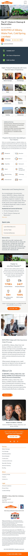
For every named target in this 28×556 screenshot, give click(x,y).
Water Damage (6, 449)
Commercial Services (9, 233)
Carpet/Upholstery (13, 126)
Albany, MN (5, 240)
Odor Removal (14, 129)
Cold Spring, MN (18, 240)
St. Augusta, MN (13, 246)
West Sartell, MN (14, 249)
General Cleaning (6, 465)
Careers (4, 476)
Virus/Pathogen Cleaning (10, 125)
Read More (7, 395)
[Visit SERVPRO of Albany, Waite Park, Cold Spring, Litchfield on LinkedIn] (10, 441)
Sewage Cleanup (8, 123)
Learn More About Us (9, 226)
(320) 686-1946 (13, 308)
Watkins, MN (5, 246)
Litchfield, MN (14, 243)
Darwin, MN (20, 243)
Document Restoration (19, 128)
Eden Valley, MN (19, 245)
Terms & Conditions (6, 485)
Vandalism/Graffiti (17, 131)
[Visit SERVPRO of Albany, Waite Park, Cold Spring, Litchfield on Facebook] (17, 441)
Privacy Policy (5, 488)
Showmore (4, 217)
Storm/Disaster (5, 456)
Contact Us (4, 479)
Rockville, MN (11, 245)
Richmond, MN (5, 241)
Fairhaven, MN (20, 248)
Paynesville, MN (5, 249)
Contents (6, 133)
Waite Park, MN (13, 241)
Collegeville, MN (6, 243)
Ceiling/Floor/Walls (8, 128)
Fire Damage (5, 451)
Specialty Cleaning (6, 463)
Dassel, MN (4, 245)
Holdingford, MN (6, 248)
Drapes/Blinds (7, 129)
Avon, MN (10, 240)
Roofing (4, 468)
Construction (5, 458)
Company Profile (6, 474)
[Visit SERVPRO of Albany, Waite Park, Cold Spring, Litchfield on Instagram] (14, 441)
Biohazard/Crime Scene (18, 123)
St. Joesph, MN (21, 241)
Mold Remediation (6, 453)
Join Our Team (7, 230)
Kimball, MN (13, 248)
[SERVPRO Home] (7, 2)
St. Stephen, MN (21, 246)
